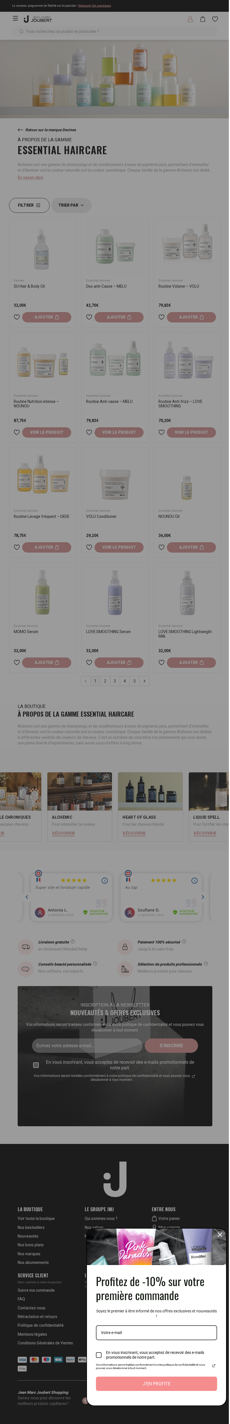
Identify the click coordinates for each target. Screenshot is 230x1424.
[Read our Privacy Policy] (213, 1365)
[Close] (220, 1234)
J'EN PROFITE (157, 1383)
